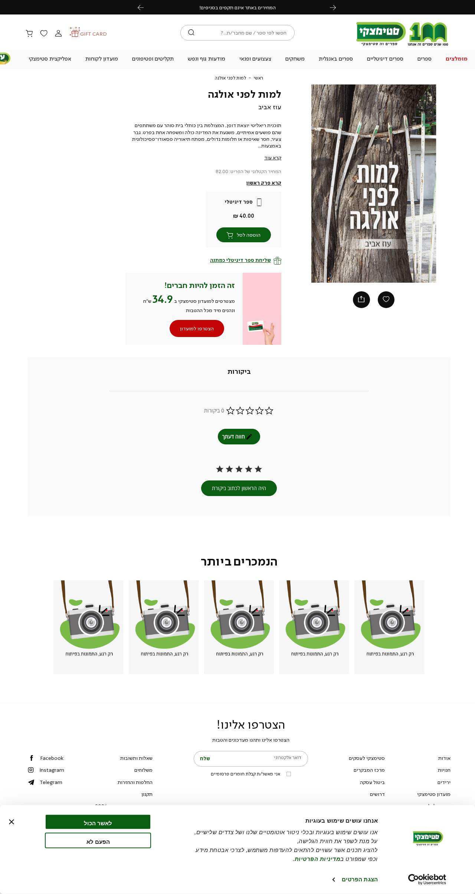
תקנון (147, 794)
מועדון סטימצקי (434, 794)
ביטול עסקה (372, 782)
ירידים (444, 782)
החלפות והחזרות (135, 782)
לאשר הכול (98, 823)
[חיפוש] (191, 33)
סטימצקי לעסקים (367, 758)
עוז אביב (269, 107)
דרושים (377, 794)
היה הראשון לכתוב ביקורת (239, 488)
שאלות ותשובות (136, 758)
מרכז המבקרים (369, 770)
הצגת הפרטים (360, 879)
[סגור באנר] (11, 822)
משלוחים (143, 770)
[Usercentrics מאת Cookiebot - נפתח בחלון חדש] (427, 879)
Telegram (51, 782)
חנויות (444, 770)
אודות (444, 758)
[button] (456, 59)
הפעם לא (98, 841)
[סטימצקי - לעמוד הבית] (402, 45)
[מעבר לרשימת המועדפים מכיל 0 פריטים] (43, 33)
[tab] (239, 371)
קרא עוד (272, 157)
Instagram (51, 770)
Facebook (51, 758)
